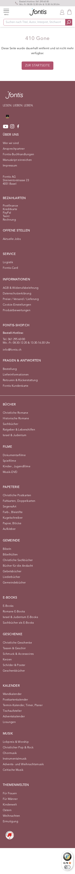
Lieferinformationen (16, 374)
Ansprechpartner (14, 149)
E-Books (8, 606)
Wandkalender (12, 694)
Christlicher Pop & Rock (18, 747)
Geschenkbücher (14, 671)
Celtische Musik (13, 770)
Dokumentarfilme (14, 455)
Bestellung (10, 369)
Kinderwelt (10, 804)
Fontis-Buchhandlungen (18, 154)
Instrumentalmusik (15, 758)
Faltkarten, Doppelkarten (19, 501)
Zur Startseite (37, 65)
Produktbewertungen (16, 310)
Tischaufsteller (12, 711)
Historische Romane (16, 418)
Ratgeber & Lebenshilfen (19, 429)
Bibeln (7, 549)
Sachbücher (10, 424)
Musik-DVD (10, 472)
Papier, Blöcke (12, 523)
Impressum (10, 165)
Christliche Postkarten (17, 495)
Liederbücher (11, 577)
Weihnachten (11, 816)
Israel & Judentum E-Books (20, 617)
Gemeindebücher (14, 582)
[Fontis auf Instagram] (12, 126)
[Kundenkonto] (62, 12)
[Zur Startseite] (14, 96)
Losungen (9, 722)
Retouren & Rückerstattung (20, 380)
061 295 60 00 (42, 2)
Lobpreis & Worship (16, 742)
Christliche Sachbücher (18, 560)
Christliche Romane (15, 413)
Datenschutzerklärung (17, 293)
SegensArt (9, 506)
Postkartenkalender (15, 699)
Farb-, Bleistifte (13, 512)
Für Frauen (10, 793)
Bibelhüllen (10, 554)
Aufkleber (9, 529)
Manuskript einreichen (17, 160)
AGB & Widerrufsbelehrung (21, 288)
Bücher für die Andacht (18, 566)
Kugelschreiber (13, 518)
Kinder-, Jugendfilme (16, 466)
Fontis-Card (10, 268)
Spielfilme (9, 461)
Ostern (7, 810)
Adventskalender (14, 716)
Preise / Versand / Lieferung (21, 299)
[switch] (67, 867)
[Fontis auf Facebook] (18, 126)
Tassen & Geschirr (14, 648)
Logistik (8, 262)
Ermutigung (10, 821)
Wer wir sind (11, 143)
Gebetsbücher (12, 571)
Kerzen (7, 659)
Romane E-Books (14, 611)
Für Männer (10, 799)
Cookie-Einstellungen (17, 304)
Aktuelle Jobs (12, 239)
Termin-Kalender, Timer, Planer (23, 705)
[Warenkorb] (69, 12)
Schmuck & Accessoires (18, 654)
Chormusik (10, 753)
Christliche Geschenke (17, 642)
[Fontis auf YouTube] (5, 126)
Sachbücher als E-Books (18, 623)
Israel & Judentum (15, 435)
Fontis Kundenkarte (15, 386)
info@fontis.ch (12, 350)
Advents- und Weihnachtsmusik (23, 764)
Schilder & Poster (14, 665)
